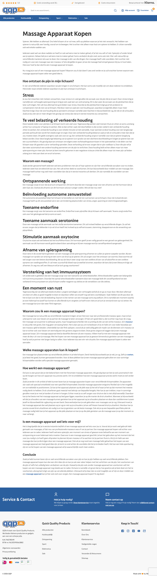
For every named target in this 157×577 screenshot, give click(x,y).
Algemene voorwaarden (11, 548)
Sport (58, 18)
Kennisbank (86, 530)
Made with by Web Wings (144, 574)
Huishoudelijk (26, 18)
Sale (86, 18)
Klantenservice (87, 539)
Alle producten (8, 18)
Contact (85, 549)
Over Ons (85, 534)
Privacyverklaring (8, 552)
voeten (130, 354)
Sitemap (85, 558)
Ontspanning (44, 18)
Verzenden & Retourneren (91, 553)
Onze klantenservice (81, 503)
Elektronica (72, 18)
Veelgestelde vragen (89, 544)
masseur (129, 322)
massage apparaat (34, 474)
